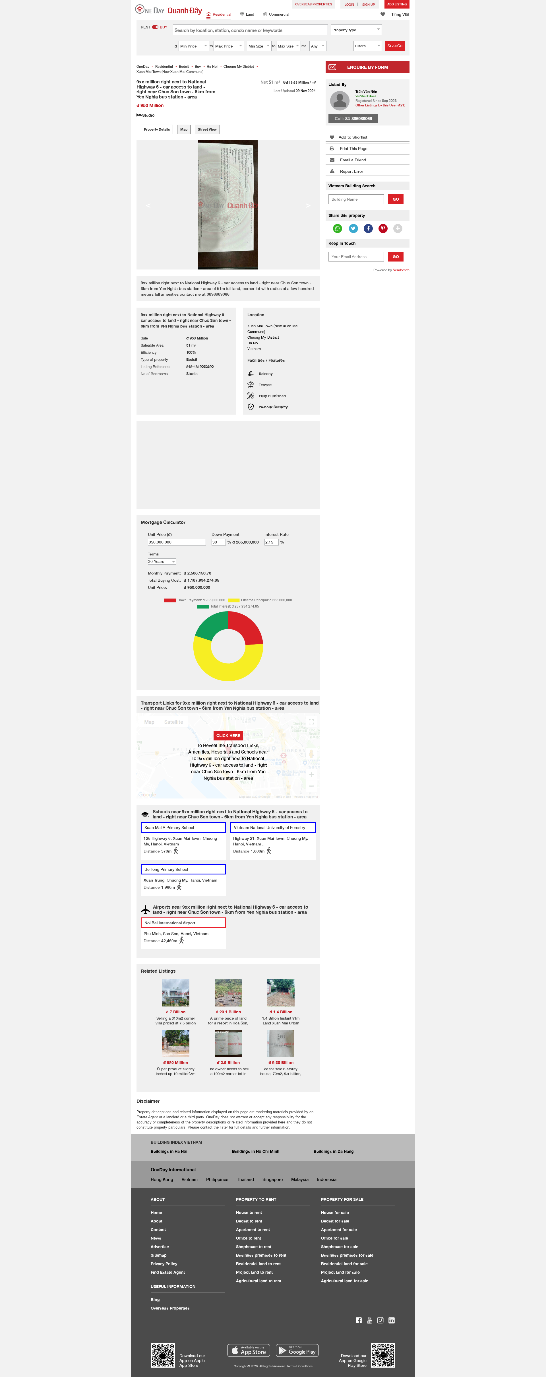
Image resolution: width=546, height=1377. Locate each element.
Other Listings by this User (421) (380, 105)
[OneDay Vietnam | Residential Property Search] (168, 9)
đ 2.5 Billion (228, 1062)
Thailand (245, 1179)
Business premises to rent (261, 1255)
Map (183, 129)
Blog (155, 1299)
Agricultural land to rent (258, 1280)
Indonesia (326, 1179)
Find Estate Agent (168, 1272)
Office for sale (334, 1238)
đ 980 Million (175, 1062)
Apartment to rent (253, 1229)
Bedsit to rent (249, 1220)
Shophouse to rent (253, 1246)
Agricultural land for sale (344, 1280)
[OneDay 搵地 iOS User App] (248, 1350)
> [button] (308, 204)
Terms (153, 553)
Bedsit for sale (335, 1220)
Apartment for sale (339, 1229)
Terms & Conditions (300, 1366)
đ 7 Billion (175, 1011)
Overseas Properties (313, 4)
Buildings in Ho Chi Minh (255, 1151)
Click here (228, 735)
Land (250, 14)
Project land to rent (254, 1272)
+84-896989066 (357, 118)
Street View (207, 129)
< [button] (148, 204)
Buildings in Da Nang (334, 1151)
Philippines (217, 1179)
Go (396, 199)
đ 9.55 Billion (280, 1062)
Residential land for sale (344, 1263)
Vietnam (190, 1179)
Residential (222, 14)
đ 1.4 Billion (281, 1011)
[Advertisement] (368, 364)
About (156, 1220)
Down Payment (225, 534)
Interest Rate (276, 534)
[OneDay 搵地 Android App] (297, 1350)
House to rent (249, 1212)
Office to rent (248, 1238)
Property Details (157, 129)
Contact (158, 1229)
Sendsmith (401, 270)
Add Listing (397, 4)
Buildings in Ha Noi (169, 1151)
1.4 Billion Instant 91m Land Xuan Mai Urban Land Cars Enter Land (280, 1023)
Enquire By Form (367, 67)
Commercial (279, 14)
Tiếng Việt (400, 14)
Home (156, 1212)
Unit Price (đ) (160, 534)
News (156, 1238)
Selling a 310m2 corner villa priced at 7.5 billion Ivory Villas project (176, 1023)
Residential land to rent (258, 1263)
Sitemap (159, 1255)
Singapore (272, 1179)
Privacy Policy (164, 1263)
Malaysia (300, 1179)
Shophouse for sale (339, 1246)
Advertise (160, 1246)
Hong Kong (162, 1179)
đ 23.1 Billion (228, 1011)
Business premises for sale (347, 1255)
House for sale (335, 1212)
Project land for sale (340, 1272)
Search (395, 46)
